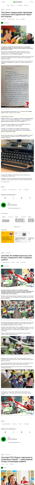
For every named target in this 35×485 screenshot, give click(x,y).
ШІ (16, 5)
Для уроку (12, 5)
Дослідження (20, 5)
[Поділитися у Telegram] (5, 198)
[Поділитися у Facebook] (22, 198)
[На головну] (17, 2)
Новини (8, 5)
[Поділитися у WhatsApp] (30, 198)
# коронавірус (23, 262)
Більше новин (16, 226)
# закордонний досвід (5, 262)
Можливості (26, 5)
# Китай (17, 262)
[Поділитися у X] (13, 198)
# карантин (13, 262)
